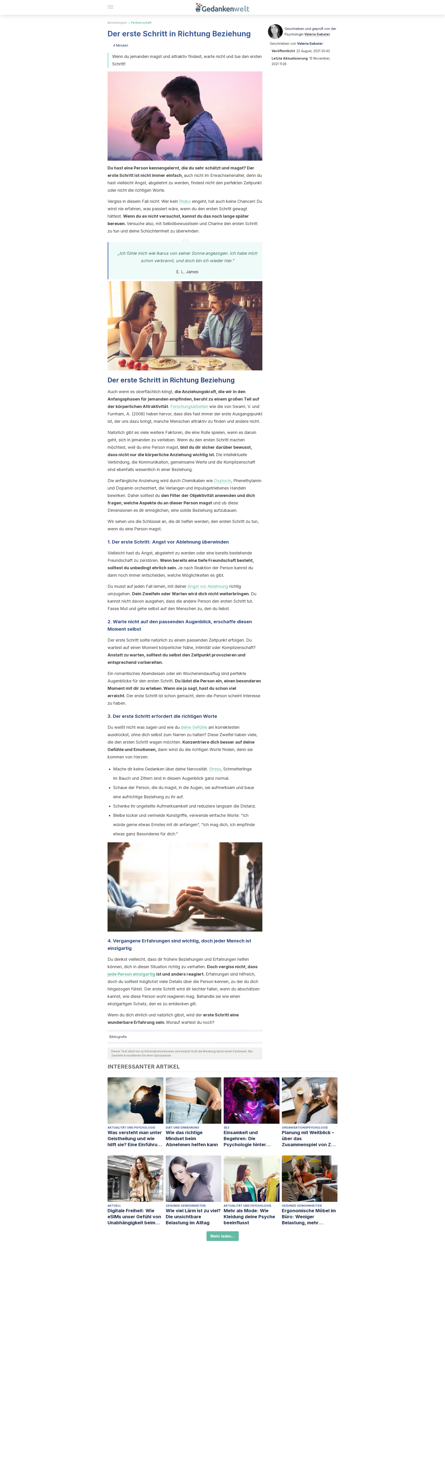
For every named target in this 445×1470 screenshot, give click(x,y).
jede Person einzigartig (131, 974)
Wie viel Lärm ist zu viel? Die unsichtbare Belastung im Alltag (193, 1216)
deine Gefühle (194, 727)
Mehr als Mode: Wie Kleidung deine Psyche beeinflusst (249, 1216)
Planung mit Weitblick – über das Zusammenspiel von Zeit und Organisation (309, 1139)
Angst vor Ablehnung (208, 586)
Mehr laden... (222, 1236)
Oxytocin (222, 480)
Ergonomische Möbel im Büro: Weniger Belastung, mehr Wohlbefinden (309, 1217)
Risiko (185, 201)
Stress (215, 769)
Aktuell (114, 1205)
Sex (226, 1127)
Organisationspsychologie (305, 1127)
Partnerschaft (141, 22)
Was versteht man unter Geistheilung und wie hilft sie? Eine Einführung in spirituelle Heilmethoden (135, 1139)
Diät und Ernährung (182, 1127)
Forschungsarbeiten (189, 406)
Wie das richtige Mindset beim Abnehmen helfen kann (192, 1138)
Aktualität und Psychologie (131, 1127)
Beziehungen (117, 22)
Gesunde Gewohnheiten (186, 1205)
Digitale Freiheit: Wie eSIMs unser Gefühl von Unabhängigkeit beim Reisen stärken (134, 1217)
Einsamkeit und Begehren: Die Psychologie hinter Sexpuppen (245, 1139)
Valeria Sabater (317, 34)
